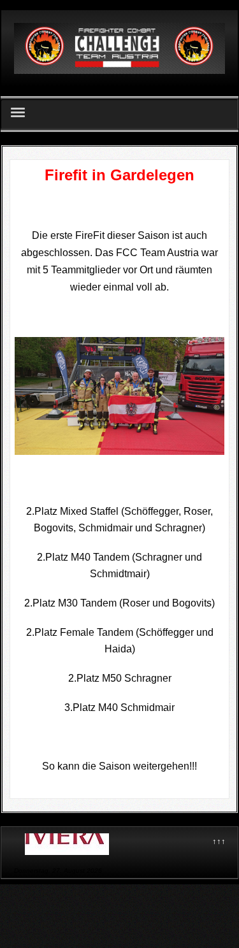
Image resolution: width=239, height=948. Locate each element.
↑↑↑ (219, 841)
